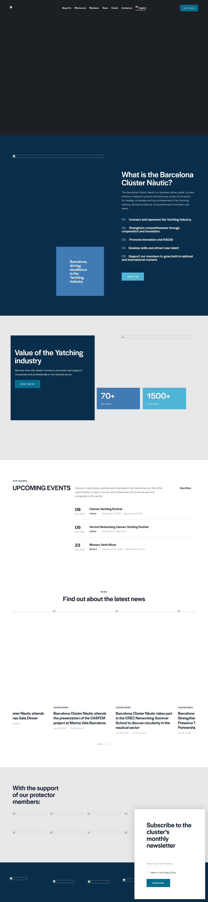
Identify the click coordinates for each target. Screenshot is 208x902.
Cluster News (20, 707)
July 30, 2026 (19, 728)
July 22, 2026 (143, 733)
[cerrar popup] (200, 813)
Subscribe (158, 883)
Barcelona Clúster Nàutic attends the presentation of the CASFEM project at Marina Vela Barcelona (39, 718)
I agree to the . (163, 872)
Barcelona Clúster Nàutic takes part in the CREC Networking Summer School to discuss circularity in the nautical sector (103, 720)
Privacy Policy (169, 872)
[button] (98, 744)
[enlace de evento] (135, 510)
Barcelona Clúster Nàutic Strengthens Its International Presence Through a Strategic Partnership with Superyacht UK (162, 720)
